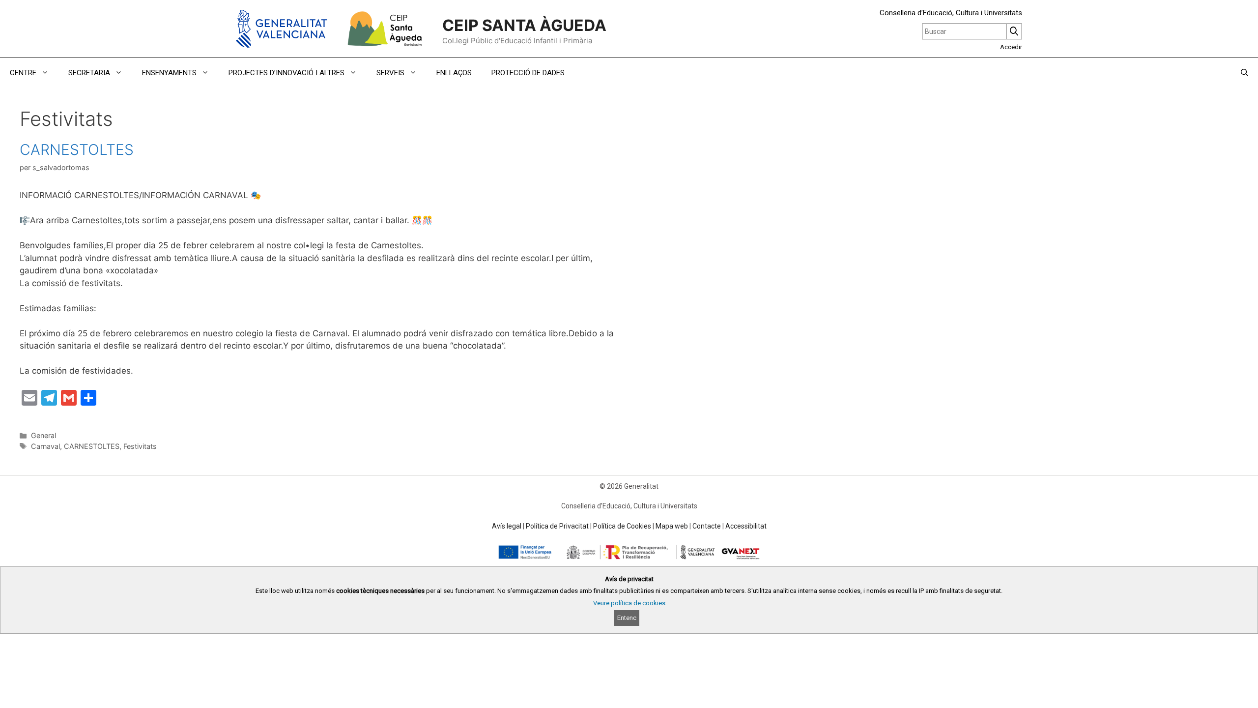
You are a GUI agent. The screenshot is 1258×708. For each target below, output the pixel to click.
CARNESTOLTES (77, 149)
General (43, 435)
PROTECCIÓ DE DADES (528, 72)
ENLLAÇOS (454, 72)
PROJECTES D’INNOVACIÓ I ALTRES (286, 72)
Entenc (626, 617)
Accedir (1011, 47)
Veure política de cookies (629, 603)
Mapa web (672, 526)
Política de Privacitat (557, 526)
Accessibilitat (746, 526)
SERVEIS (390, 72)
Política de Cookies (622, 526)
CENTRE (23, 72)
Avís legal (506, 526)
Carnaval (45, 446)
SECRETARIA (89, 72)
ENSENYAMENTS (169, 72)
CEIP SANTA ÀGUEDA (524, 25)
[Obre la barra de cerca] (1244, 73)
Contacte (706, 526)
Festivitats (140, 446)
